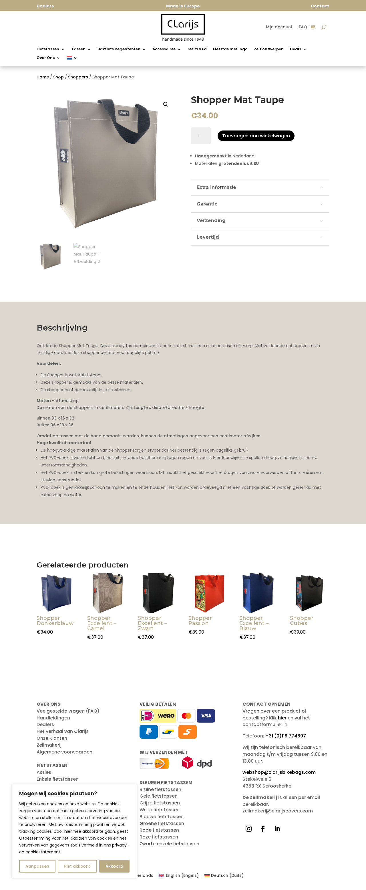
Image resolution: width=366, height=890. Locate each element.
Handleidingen (53, 718)
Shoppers (78, 77)
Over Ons (46, 58)
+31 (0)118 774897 (285, 736)
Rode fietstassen (159, 830)
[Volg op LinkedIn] (277, 829)
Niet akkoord (77, 866)
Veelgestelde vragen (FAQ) (68, 711)
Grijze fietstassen (160, 803)
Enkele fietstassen (58, 779)
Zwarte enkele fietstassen (169, 843)
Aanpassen (37, 866)
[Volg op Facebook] (263, 829)
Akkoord (114, 866)
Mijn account (279, 27)
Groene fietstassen (162, 823)
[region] (74, 831)
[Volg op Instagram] (248, 829)
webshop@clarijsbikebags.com (279, 772)
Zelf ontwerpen (269, 49)
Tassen (78, 49)
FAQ (303, 27)
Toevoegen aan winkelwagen (256, 135)
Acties (44, 772)
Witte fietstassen (160, 809)
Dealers (45, 724)
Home (43, 77)
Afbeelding (67, 401)
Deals (295, 49)
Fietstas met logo (230, 49)
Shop (58, 77)
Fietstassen (48, 49)
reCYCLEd (197, 49)
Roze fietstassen (159, 837)
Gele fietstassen (159, 796)
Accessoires (164, 49)
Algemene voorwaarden (64, 752)
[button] (166, 104)
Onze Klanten (52, 738)
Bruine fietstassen (160, 789)
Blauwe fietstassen (162, 816)
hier (282, 718)
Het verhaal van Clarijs (63, 731)
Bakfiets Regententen (119, 49)
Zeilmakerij (49, 745)
